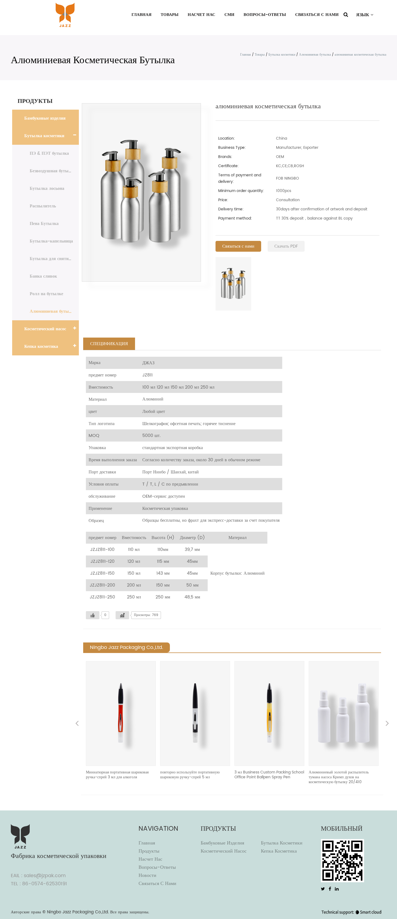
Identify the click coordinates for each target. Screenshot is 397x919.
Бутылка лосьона (47, 188)
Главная (142, 14)
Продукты (149, 851)
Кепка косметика (41, 346)
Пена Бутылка (44, 223)
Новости (147, 875)
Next (387, 724)
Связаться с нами (317, 14)
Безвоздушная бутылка (53, 170)
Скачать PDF (286, 246)
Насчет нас (201, 14)
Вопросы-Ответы (265, 14)
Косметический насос (45, 328)
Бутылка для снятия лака (54, 258)
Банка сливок (43, 276)
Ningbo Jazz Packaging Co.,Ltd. (78, 912)
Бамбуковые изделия (45, 118)
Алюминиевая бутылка (315, 54)
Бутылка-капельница (51, 241)
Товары (170, 14)
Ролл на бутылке (46, 293)
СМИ (229, 14)
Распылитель (43, 206)
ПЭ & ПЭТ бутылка (49, 153)
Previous (77, 724)
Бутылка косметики (281, 54)
